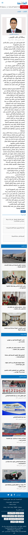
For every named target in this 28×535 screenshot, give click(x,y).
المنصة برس (7, 531)
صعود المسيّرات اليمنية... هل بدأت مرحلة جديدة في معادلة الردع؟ (15, 220)
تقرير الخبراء (20, 516)
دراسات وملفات (12, 504)
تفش (18, 513)
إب (16, 516)
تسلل (22, 513)
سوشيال (20, 507)
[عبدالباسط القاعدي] (14, 25)
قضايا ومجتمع (16, 502)
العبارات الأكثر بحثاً (20, 510)
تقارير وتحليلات (6, 499)
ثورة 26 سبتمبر (11, 513)
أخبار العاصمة (19, 499)
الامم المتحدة (10, 516)
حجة (17, 521)
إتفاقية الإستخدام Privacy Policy (18, 531)
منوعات (5, 507)
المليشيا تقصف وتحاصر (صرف (16, 518)
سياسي (6, 518)
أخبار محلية (13, 499)
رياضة (11, 507)
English (15, 507)
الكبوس (4, 516)
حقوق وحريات (9, 502)
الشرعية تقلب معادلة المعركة (18, 236)
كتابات (25, 12)
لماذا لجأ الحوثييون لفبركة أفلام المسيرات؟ (15, 228)
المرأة (8, 507)
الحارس (12, 521)
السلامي (21, 521)
